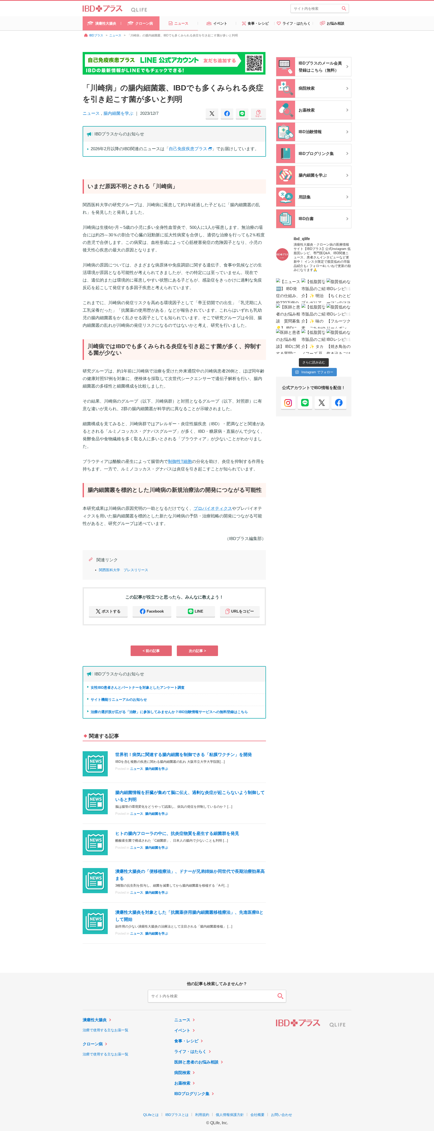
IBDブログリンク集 (191, 1094)
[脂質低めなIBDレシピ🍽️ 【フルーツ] (339, 316)
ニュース (91, 113)
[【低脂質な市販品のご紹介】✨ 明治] (313, 290)
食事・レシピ (186, 1041)
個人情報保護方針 (230, 1115)
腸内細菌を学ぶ (118, 113)
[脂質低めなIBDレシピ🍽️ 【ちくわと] (339, 290)
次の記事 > (197, 651)
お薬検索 (182, 1083)
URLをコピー (242, 611)
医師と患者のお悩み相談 (196, 1062)
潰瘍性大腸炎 (95, 1020)
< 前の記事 (151, 651)
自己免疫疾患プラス (188, 148)
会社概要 (257, 1115)
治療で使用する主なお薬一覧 (105, 1030)
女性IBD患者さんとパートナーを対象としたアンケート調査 (138, 687)
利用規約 (202, 1115)
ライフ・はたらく (190, 1051)
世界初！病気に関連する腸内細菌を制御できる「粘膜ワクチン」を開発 (183, 754)
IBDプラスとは (177, 1115)
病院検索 (182, 1072)
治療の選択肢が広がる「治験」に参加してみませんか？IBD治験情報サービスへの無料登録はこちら (169, 712)
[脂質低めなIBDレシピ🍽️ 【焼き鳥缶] (339, 341)
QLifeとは (151, 1115)
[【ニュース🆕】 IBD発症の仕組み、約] (288, 290)
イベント (182, 1030)
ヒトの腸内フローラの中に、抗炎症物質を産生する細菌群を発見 (177, 833)
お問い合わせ (281, 1115)
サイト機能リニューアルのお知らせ (119, 699)
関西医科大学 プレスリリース (123, 570)
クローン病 (93, 1044)
